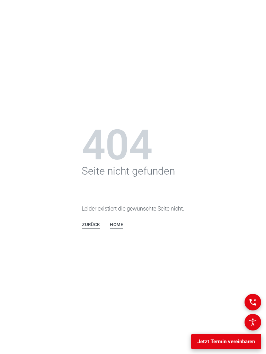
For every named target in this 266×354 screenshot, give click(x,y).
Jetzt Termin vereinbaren (226, 341)
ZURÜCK (91, 224)
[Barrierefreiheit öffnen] (253, 322)
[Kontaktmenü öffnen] (253, 302)
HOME (116, 224)
